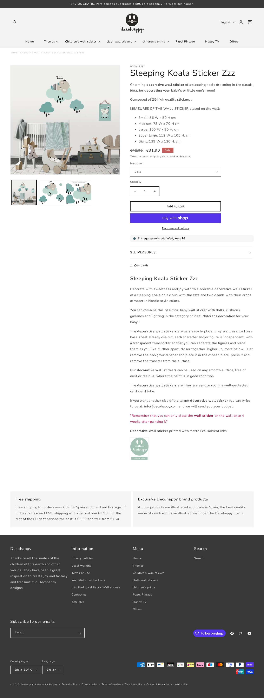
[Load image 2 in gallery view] (51, 192)
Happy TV (140, 602)
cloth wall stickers (145, 580)
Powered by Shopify (46, 684)
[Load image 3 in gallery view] (78, 192)
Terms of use (81, 573)
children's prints (144, 587)
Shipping (155, 156)
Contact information (157, 684)
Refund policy (69, 684)
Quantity (135, 182)
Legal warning (82, 566)
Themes (138, 566)
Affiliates (78, 602)
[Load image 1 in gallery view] (24, 192)
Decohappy (27, 684)
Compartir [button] (141, 265)
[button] (14, 22)
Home (14, 52)
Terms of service (111, 684)
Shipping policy (134, 684)
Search (199, 558)
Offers (137, 609)
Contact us (79, 595)
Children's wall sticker (35, 52)
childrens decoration (219, 316)
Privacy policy (89, 684)
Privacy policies (82, 558)
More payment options (175, 228)
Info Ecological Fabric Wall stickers (96, 587)
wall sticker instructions (88, 580)
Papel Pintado (142, 595)
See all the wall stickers (68, 52)
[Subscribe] (79, 633)
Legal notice (180, 684)
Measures (136, 163)
